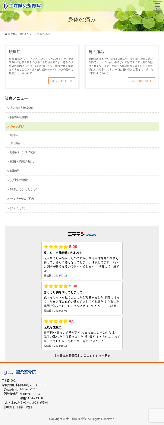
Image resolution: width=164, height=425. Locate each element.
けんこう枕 (17, 208)
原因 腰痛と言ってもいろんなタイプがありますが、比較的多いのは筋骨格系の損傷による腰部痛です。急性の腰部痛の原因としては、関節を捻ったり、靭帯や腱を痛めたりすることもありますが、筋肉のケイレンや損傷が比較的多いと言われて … (41, 66)
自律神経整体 (19, 117)
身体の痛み (17, 126)
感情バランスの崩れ (23, 152)
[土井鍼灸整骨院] (21, 5)
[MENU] (157, 6)
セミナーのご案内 (22, 198)
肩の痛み (96, 51)
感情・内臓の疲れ (22, 161)
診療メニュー (16, 98)
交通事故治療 (19, 180)
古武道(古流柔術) (21, 108)
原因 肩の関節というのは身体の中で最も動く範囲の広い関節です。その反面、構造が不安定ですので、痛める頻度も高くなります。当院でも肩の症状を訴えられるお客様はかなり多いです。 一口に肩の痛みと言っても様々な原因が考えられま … (121, 66)
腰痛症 (14, 51)
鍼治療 (14, 170)
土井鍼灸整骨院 (76, 419)
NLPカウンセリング (23, 189)
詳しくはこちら (61, 80)
